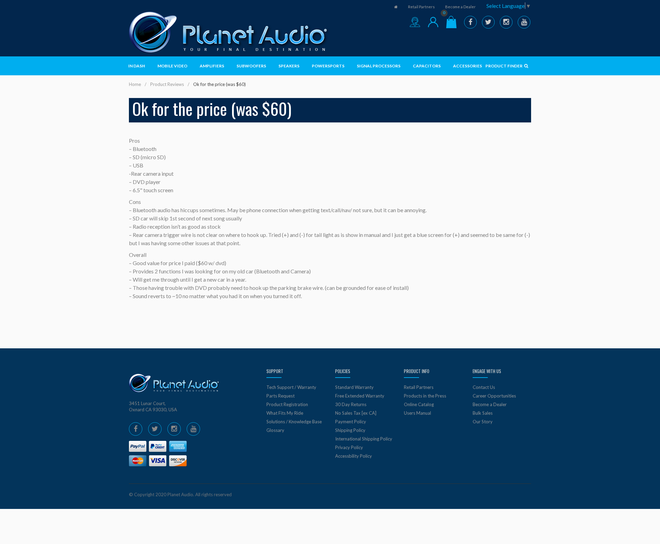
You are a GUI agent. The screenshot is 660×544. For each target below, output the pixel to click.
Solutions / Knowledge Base (294, 421)
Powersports (328, 65)
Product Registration (287, 404)
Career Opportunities (494, 396)
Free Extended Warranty (359, 396)
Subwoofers (251, 65)
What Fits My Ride (284, 413)
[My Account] (433, 22)
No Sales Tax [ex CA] (355, 413)
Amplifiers (212, 65)
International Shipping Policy (363, 439)
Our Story (483, 421)
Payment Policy (350, 421)
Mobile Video (172, 65)
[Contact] (415, 22)
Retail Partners (421, 6)
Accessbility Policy (353, 456)
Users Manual (417, 413)
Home (135, 84)
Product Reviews (167, 84)
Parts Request (280, 396)
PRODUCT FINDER (504, 65)
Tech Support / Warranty (291, 387)
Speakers (288, 65)
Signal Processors (378, 65)
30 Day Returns (350, 404)
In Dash (136, 65)
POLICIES (342, 371)
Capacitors (427, 65)
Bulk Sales (483, 413)
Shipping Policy (350, 430)
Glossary (275, 430)
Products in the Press (425, 396)
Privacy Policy (349, 447)
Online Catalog (419, 404)
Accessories (467, 65)
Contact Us (484, 387)
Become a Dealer (460, 6)
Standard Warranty (354, 387)
